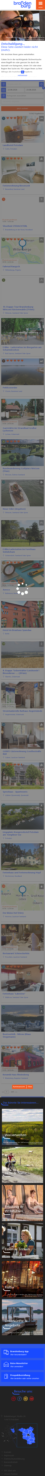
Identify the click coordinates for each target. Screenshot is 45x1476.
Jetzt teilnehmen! (22, 619)
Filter (30, 1087)
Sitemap (8, 1466)
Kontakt (7, 1452)
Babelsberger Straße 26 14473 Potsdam (15, 1418)
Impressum (9, 1456)
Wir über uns (10, 1471)
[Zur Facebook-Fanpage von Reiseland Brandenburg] (19, 1399)
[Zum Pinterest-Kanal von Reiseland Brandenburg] (13, 1399)
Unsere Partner (11, 1474)
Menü (41, 7)
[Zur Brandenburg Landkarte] (19, 1436)
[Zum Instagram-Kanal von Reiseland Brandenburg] (26, 1399)
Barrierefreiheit (11, 1462)
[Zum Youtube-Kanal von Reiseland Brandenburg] (32, 1399)
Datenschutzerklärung (14, 1459)
